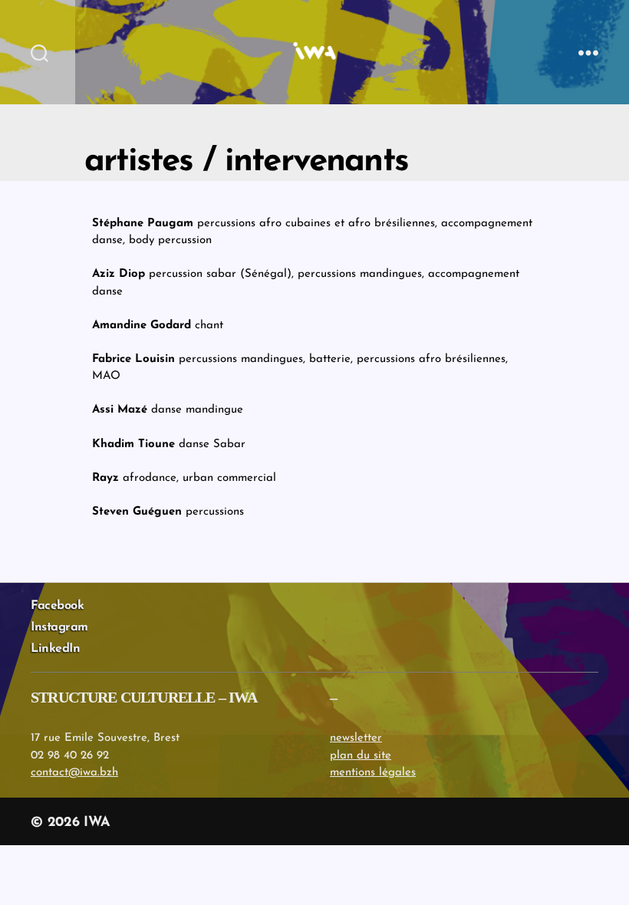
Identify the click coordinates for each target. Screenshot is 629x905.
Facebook (57, 606)
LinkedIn (55, 649)
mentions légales (373, 772)
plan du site (360, 756)
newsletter (356, 738)
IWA (97, 823)
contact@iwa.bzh (74, 772)
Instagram (59, 627)
